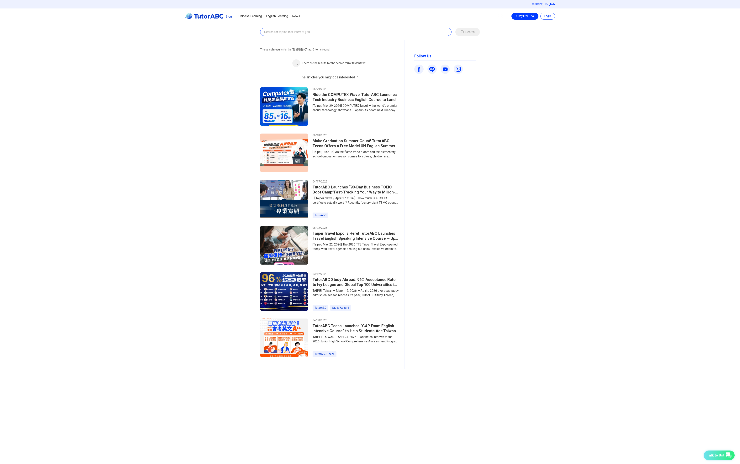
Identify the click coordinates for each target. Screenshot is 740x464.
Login (547, 16)
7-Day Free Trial (524, 16)
